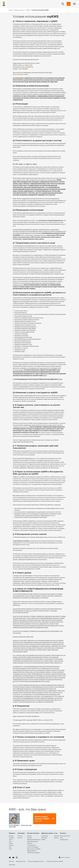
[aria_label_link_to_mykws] (69, 4)
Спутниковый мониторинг (44, 836)
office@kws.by (29, 67)
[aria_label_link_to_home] (4, 3)
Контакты (63, 833)
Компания (56, 836)
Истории (29, 836)
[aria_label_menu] (74, 3)
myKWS (43, 839)
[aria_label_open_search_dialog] (62, 3)
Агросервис (21, 833)
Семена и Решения (20, 836)
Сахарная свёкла (11, 838)
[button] (26, 819)
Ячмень (11, 843)
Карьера (56, 837)
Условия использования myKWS (54, 861)
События (29, 837)
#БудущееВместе (31, 850)
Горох (10, 849)
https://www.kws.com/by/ (20, 74)
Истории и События (33, 833)
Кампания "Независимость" (31, 844)
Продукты (12, 833)
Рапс (10, 847)
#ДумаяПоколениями (32, 841)
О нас (55, 833)
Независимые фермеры (33, 852)
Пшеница (11, 845)
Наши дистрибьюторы (64, 838)
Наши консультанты (65, 836)
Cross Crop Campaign (32, 847)
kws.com (42, 819)
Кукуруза (11, 836)
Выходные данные (21, 861)
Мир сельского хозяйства (33, 849)
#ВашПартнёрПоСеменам (34, 839)
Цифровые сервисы (47, 833)
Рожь (10, 841)
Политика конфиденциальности (36, 861)
